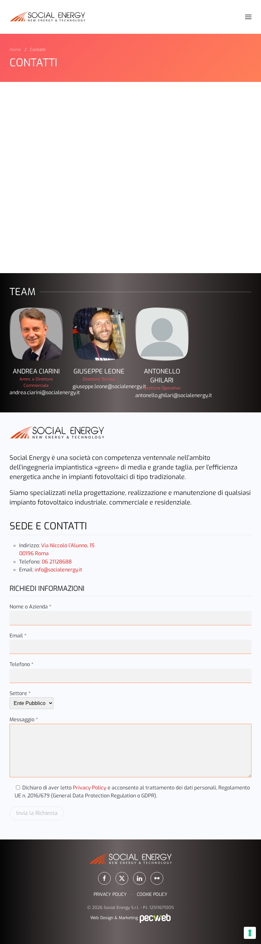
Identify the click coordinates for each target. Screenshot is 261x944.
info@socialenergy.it (58, 569)
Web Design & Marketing (114, 917)
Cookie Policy (152, 894)
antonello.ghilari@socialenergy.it (173, 395)
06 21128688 (57, 561)
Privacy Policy (89, 787)
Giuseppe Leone (99, 371)
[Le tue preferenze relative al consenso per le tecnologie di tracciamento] (250, 933)
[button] (248, 17)
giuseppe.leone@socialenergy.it (109, 386)
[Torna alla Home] (48, 17)
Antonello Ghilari (162, 376)
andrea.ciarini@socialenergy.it (45, 392)
